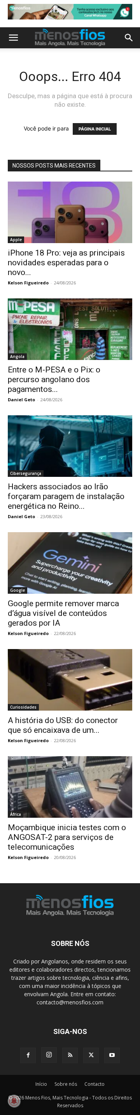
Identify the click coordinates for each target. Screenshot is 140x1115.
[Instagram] (49, 1055)
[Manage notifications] (14, 1101)
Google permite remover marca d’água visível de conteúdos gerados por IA (63, 613)
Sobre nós (65, 1084)
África (15, 814)
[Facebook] (28, 1055)
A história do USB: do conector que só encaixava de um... (63, 725)
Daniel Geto (21, 399)
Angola (17, 356)
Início (41, 1084)
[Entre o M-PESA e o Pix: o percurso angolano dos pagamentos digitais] (70, 329)
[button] (13, 37)
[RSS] (70, 1055)
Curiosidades (23, 707)
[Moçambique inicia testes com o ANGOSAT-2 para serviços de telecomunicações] (70, 787)
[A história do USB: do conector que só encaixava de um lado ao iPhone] (70, 680)
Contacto (94, 1084)
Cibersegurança (25, 473)
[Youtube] (112, 1055)
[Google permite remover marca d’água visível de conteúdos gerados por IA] (70, 563)
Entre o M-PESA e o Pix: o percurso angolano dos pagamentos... (54, 379)
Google (17, 590)
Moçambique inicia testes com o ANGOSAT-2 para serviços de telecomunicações (67, 837)
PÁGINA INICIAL (95, 129)
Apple (16, 239)
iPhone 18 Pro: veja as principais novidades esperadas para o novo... (66, 262)
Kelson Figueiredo (28, 283)
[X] (91, 1055)
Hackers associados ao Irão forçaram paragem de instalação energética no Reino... (66, 496)
